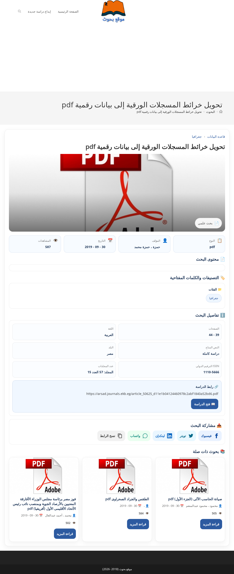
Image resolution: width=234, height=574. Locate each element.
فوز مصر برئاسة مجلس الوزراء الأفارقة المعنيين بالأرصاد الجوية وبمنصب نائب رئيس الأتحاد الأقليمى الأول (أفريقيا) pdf (44, 504)
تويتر (183, 436)
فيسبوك (206, 436)
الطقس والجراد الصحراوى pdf (127, 499)
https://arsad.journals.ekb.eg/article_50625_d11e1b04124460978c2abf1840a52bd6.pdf (152, 393)
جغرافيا (197, 136)
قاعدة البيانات (216, 136)
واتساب (135, 436)
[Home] (220, 112)
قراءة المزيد (211, 524)
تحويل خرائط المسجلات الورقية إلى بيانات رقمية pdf (169, 112)
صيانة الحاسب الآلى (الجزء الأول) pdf (195, 499)
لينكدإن (160, 436)
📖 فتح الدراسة (204, 404)
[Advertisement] (113, 57)
